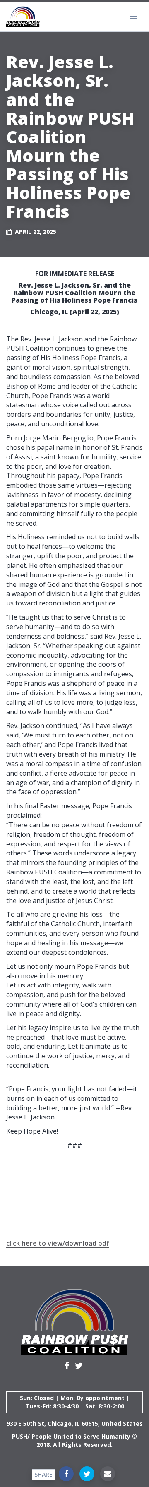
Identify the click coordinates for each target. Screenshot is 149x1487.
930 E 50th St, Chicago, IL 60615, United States (75, 1423)
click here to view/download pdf (57, 1243)
